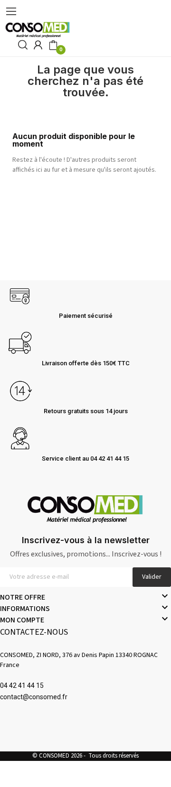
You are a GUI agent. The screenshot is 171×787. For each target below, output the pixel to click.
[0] (53, 45)
